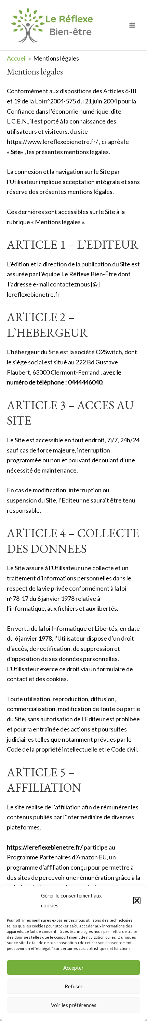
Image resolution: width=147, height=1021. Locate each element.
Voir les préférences (73, 1005)
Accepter (73, 968)
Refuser (74, 986)
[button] (136, 900)
